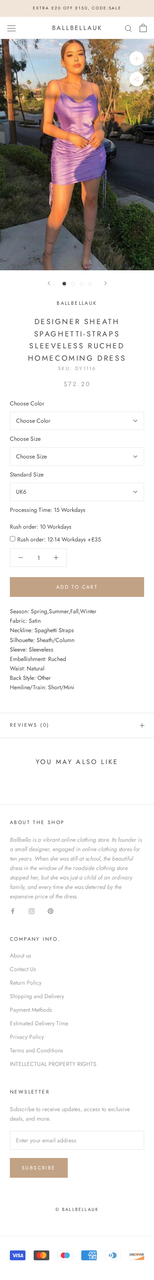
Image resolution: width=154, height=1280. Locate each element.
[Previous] (49, 283)
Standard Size (27, 474)
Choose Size (25, 439)
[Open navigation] (11, 28)
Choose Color (27, 403)
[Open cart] (143, 28)
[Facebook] (13, 911)
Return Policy (25, 982)
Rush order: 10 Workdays (40, 527)
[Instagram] (31, 911)
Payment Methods (31, 1010)
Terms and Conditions (36, 1050)
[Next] (105, 283)
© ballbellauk (77, 1209)
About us (20, 955)
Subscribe (39, 1168)
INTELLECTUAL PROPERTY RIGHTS (53, 1064)
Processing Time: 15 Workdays (47, 510)
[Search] (128, 27)
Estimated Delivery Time (39, 1023)
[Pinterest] (50, 911)
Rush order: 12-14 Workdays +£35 (59, 539)
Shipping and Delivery (37, 996)
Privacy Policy (27, 1037)
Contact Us (23, 969)
